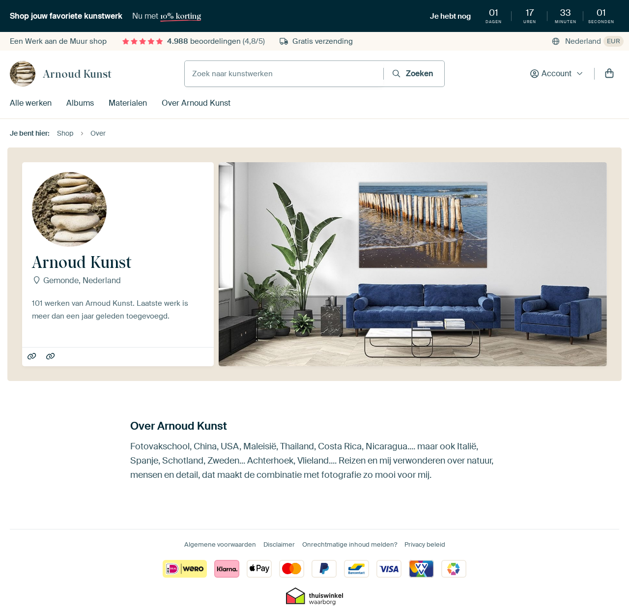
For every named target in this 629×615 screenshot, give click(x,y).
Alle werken (31, 103)
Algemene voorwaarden (220, 544)
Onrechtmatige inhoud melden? (349, 544)
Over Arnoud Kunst (196, 103)
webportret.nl (33, 357)
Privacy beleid (424, 544)
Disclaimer (279, 544)
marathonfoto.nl (51, 357)
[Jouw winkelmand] (609, 74)
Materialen (128, 103)
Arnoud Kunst (77, 73)
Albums (80, 103)
